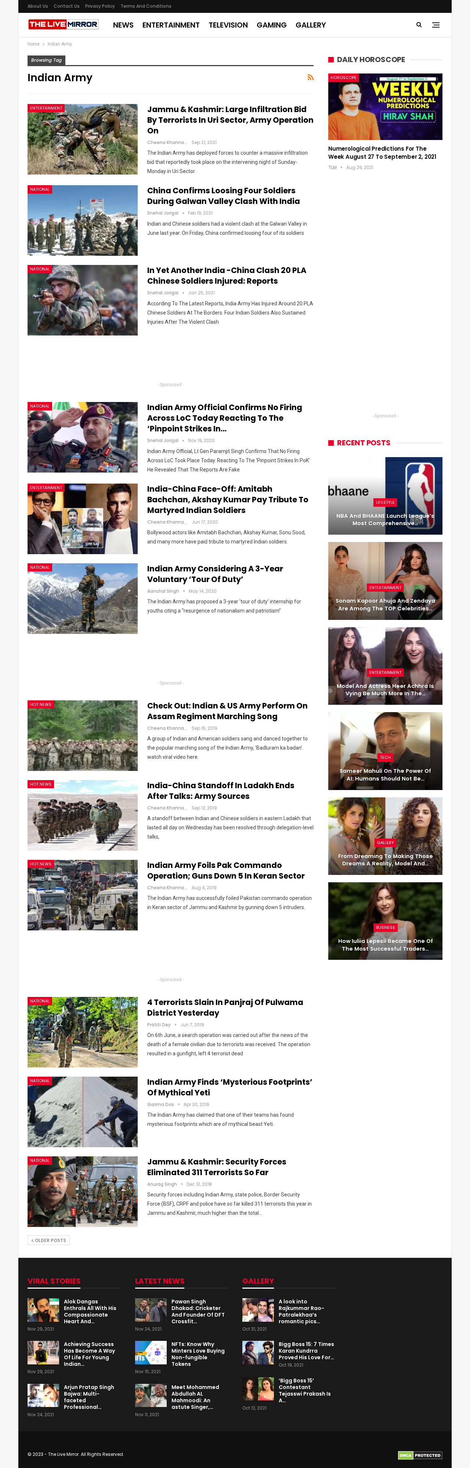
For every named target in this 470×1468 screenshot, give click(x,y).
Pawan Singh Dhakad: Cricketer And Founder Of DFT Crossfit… (198, 1311)
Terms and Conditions (145, 6)
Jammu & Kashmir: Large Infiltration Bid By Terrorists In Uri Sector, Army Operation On (230, 120)
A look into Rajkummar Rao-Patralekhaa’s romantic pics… (301, 1311)
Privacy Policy (100, 6)
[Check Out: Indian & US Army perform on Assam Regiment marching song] (83, 735)
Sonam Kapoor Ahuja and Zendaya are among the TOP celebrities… (385, 604)
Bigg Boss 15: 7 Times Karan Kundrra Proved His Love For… (306, 1350)
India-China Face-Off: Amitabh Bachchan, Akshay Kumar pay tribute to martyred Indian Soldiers (227, 500)
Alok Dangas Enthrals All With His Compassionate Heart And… (90, 1311)
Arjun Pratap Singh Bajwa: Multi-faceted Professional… (89, 1397)
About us (38, 6)
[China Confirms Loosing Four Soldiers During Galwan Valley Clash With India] (83, 220)
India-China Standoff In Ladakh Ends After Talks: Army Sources (220, 790)
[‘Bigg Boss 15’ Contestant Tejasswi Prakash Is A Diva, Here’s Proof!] (258, 1389)
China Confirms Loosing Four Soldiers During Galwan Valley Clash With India (223, 196)
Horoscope (344, 77)
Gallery (311, 25)
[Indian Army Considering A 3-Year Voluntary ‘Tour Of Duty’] (83, 598)
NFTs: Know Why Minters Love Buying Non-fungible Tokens (198, 1354)
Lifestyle (385, 502)
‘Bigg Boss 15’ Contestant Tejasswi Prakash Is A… (305, 1390)
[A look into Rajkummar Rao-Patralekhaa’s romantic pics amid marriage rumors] (258, 1310)
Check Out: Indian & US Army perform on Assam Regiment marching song (227, 711)
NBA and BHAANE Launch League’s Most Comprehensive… (385, 519)
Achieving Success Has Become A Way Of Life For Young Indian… (89, 1354)
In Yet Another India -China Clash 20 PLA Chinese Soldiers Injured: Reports (226, 275)
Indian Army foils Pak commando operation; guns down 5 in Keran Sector (226, 870)
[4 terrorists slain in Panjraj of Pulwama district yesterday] (83, 1032)
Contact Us (67, 6)
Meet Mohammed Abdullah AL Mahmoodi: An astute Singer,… (195, 1397)
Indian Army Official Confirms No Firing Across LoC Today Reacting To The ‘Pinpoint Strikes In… (224, 418)
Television (228, 25)
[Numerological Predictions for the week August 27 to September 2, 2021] (385, 106)
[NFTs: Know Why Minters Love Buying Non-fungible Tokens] (151, 1352)
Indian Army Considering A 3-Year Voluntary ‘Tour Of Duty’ (215, 574)
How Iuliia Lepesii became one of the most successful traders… (385, 944)
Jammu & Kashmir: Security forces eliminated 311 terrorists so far (216, 1167)
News (123, 25)
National (40, 189)
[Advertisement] (170, 361)
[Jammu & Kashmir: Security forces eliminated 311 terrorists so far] (83, 1191)
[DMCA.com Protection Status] (420, 1455)
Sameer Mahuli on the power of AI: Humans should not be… (385, 774)
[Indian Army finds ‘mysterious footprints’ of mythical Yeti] (83, 1112)
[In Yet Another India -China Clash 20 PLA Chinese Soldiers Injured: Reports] (83, 300)
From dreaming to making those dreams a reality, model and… (385, 860)
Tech (385, 757)
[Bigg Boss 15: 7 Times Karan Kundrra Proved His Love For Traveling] (258, 1352)
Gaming (272, 25)
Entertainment (171, 25)
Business (385, 927)
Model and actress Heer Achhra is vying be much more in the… (385, 689)
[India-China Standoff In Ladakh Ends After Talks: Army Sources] (83, 815)
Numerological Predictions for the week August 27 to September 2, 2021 (382, 153)
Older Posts (50, 1240)
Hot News (40, 704)
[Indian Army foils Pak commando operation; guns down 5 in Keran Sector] (83, 895)
